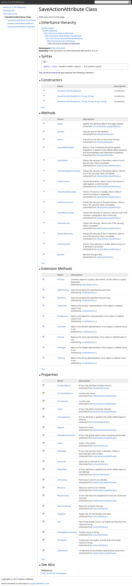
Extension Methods (56, 268)
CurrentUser (62, 401)
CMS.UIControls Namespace (53, 573)
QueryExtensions (89, 284)
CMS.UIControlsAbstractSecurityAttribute (62, 35)
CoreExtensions (88, 292)
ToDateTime (62, 316)
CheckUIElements (65, 233)
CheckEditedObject (65, 147)
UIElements (62, 550)
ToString (61, 358)
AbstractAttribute (104, 134)
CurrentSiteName (65, 393)
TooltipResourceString (67, 532)
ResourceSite (63, 495)
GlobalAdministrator (66, 435)
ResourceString (64, 506)
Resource (61, 487)
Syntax (46, 56)
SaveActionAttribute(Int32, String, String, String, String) (81, 101)
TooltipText (62, 540)
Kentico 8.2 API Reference (14, 7)
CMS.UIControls (10, 13)
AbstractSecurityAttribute (108, 165)
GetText (60, 131)
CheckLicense (63, 181)
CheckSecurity (63, 223)
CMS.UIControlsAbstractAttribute (58, 33)
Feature (60, 427)
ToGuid (60, 337)
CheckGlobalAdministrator (69, 171)
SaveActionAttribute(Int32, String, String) (75, 96)
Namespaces (8, 10)
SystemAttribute (49, 30)
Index (59, 443)
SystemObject (47, 28)
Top (43, 107)
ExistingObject (63, 417)
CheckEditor (62, 160)
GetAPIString (63, 290)
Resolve (60, 254)
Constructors (51, 80)
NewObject (62, 469)
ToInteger (61, 347)
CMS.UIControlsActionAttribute (61, 41)
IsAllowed (61, 451)
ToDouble (61, 326)
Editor (60, 409)
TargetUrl (61, 514)
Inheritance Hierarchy (58, 22)
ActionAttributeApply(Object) (106, 126)
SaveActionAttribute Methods (20, 23)
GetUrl (60, 139)
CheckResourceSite (65, 212)
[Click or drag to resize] (38, 17)
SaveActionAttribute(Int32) (69, 90)
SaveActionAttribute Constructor (21, 20)
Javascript (61, 461)
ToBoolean (62, 305)
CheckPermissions (65, 202)
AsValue (60, 279)
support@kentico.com (39, 583)
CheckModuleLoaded (66, 191)
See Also (48, 564)
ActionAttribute (100, 445)
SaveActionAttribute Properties (21, 26)
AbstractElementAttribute (108, 186)
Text (59, 521)
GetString (61, 297)
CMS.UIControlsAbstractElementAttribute (64, 38)
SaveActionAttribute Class (18, 17)
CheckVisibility (63, 244)
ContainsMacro (64, 385)
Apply (60, 123)
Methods (48, 113)
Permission (62, 479)
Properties (49, 374)
